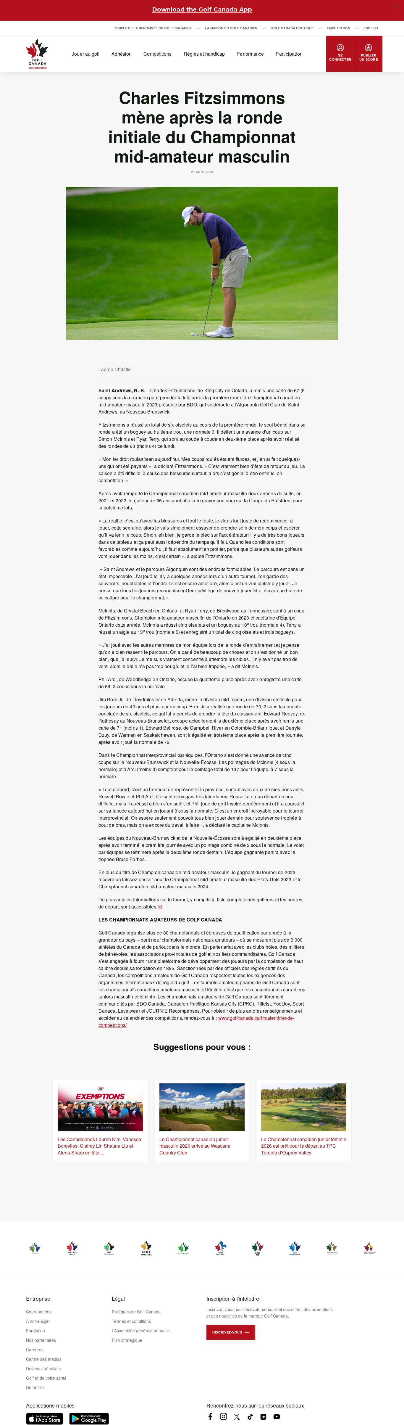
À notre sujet (38, 1321)
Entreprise (38, 1298)
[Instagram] (223, 1416)
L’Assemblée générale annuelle (141, 1331)
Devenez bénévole (43, 1368)
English (370, 28)
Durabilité (35, 1387)
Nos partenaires (41, 1340)
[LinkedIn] (263, 1416)
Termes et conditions (131, 1321)
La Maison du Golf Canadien (231, 28)
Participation (289, 53)
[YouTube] (276, 1416)
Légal (118, 1298)
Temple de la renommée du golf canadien (153, 28)
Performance (250, 53)
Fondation (35, 1331)
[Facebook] (210, 1416)
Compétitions (157, 53)
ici (160, 906)
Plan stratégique (127, 1340)
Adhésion (121, 53)
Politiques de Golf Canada (136, 1312)
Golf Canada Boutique (292, 28)
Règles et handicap (204, 53)
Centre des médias (44, 1359)
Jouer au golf (85, 53)
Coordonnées (38, 1312)
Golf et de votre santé (46, 1378)
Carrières (34, 1349)
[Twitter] (236, 1416)
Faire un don (338, 28)
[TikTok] (250, 1416)
